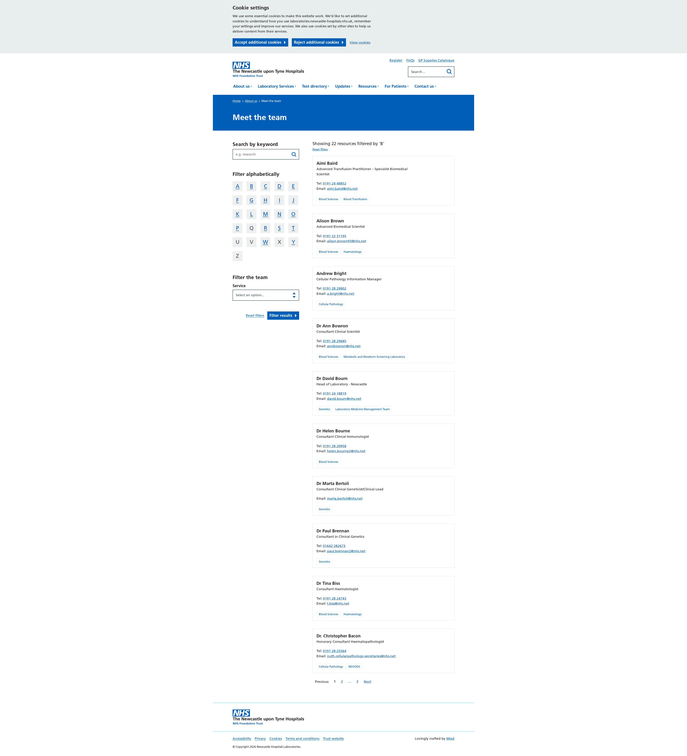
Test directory (314, 86)
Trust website (333, 739)
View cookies (360, 42)
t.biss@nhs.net (338, 603)
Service (239, 285)
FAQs (410, 60)
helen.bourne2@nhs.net (346, 451)
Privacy (260, 739)
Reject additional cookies (316, 42)
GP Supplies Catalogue (436, 60)
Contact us (424, 86)
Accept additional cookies (258, 42)
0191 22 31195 (334, 236)
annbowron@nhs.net (343, 346)
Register (395, 60)
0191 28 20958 (334, 446)
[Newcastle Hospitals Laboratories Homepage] (268, 69)
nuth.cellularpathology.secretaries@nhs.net (361, 656)
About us (241, 86)
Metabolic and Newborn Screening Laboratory (374, 357)
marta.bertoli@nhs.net (344, 498)
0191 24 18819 (334, 393)
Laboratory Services (276, 86)
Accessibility (242, 739)
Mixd (450, 739)
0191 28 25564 (334, 651)
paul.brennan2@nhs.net (346, 551)
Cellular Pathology (331, 304)
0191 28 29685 (334, 341)
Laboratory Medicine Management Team (362, 409)
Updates (342, 86)
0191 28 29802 (334, 288)
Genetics (324, 409)
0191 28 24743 (334, 598)
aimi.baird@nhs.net (342, 189)
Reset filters (255, 315)
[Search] (449, 72)
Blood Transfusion (355, 199)
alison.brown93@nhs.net (346, 241)
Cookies (275, 739)
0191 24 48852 (334, 183)
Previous (321, 682)
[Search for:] (426, 72)
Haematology (353, 251)
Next (367, 682)
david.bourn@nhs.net (344, 399)
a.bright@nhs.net (340, 294)
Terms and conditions (302, 739)
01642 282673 (334, 546)
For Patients (395, 86)
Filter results (280, 315)
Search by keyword (255, 144)
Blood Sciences (328, 199)
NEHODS (354, 666)
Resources (367, 86)
